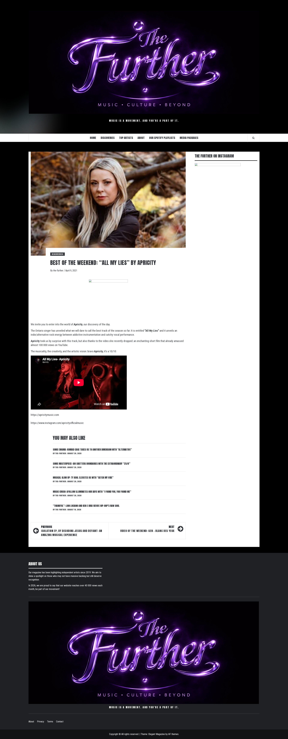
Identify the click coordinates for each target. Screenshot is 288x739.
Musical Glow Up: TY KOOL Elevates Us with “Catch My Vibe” (83, 477)
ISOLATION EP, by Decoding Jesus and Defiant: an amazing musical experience (71, 531)
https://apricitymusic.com (45, 414)
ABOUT (141, 138)
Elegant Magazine (156, 734)
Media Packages (189, 138)
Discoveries (57, 254)
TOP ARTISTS (126, 138)
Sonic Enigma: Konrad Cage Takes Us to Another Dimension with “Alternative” (92, 449)
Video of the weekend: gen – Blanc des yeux (147, 529)
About (31, 721)
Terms (50, 721)
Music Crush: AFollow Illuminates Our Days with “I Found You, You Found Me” (92, 491)
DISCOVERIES (108, 138)
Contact (59, 721)
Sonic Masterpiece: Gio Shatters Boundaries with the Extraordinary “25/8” (91, 463)
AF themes (173, 734)
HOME (93, 138)
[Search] (253, 138)
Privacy (40, 721)
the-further (58, 270)
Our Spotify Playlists (162, 138)
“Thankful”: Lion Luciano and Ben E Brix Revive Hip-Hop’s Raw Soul (86, 506)
